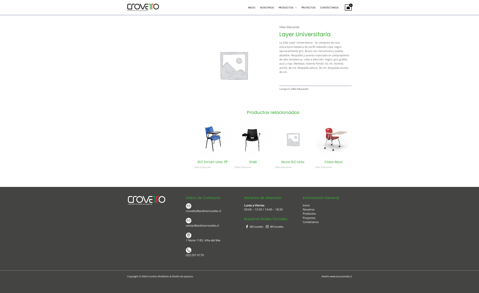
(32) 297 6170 (195, 255)
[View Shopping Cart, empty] (348, 7)
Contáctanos (329, 7)
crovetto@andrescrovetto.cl (203, 211)
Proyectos (308, 7)
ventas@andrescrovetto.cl (202, 225)
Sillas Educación (289, 27)
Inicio (251, 7)
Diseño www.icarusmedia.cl (337, 276)
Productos (286, 7)
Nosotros (267, 7)
